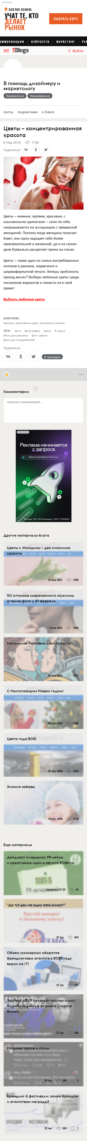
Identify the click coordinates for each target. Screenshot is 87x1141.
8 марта (60, 330)
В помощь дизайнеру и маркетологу (31, 86)
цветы (47, 330)
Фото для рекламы (15, 335)
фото (18, 330)
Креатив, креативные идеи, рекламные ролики (34, 323)
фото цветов (39, 335)
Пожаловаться (40, 95)
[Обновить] (35, 388)
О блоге (48, 111)
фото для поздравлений (19, 339)
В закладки (52, 356)
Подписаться (15, 95)
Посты (8, 111)
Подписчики (28, 111)
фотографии (32, 330)
